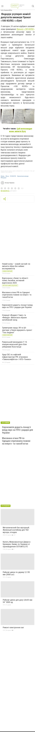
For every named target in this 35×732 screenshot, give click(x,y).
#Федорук (3, 178)
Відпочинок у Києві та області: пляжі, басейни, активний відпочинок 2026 (15, 280)
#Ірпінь (3, 176)
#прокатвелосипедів (22, 176)
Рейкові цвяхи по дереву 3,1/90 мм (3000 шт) (16, 573)
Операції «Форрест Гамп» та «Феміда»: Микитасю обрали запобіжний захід (14, 317)
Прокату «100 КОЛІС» (25, 29)
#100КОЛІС (13, 176)
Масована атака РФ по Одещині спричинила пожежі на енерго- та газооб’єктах (16, 294)
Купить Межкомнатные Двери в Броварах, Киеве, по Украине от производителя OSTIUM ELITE (16, 544)
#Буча (7, 176)
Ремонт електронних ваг (13, 627)
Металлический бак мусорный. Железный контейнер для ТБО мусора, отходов (16, 529)
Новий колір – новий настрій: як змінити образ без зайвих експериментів (16, 266)
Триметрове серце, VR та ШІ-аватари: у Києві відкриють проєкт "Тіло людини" (17, 330)
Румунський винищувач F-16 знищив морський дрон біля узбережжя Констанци (14, 344)
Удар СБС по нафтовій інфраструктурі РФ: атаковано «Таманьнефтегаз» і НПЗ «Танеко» (16, 356)
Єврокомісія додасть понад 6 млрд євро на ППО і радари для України (17, 306)
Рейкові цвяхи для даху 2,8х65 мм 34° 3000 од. (17, 601)
